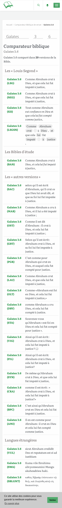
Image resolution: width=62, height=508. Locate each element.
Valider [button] (52, 500)
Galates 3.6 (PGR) (14, 260)
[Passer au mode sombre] (47, 5)
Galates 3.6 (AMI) (14, 422)
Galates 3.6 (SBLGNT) (14, 479)
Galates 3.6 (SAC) (14, 187)
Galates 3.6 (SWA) (14, 465)
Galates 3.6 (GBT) (14, 242)
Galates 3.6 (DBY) (14, 306)
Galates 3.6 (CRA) (14, 389)
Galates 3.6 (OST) (14, 223)
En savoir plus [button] (12, 503)
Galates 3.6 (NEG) (14, 95)
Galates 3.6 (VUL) (14, 451)
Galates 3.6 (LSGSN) (14, 128)
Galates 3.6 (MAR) (14, 209)
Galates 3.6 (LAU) (14, 278)
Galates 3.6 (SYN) (14, 375)
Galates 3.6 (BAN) (14, 162)
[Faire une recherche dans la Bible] (38, 5)
